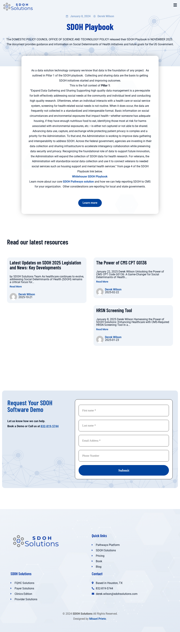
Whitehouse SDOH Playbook (90, 176)
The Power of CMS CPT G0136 (121, 262)
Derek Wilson (26, 294)
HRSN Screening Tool (114, 310)
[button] (175, 5)
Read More (16, 286)
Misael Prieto (97, 618)
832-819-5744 (50, 426)
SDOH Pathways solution (78, 181)
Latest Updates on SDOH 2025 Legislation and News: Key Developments (45, 265)
